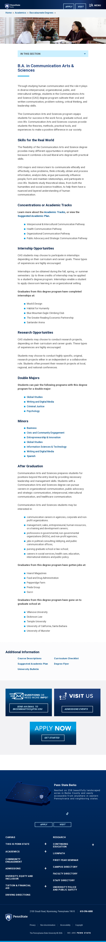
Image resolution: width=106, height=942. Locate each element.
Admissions (13, 868)
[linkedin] (46, 813)
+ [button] (45, 844)
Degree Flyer (61, 664)
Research (59, 837)
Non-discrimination (47, 925)
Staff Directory (64, 880)
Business (32, 428)
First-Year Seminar (65, 860)
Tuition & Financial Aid (18, 886)
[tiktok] (67, 813)
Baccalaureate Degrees (41, 12)
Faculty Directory (65, 873)
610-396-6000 (86, 911)
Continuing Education (60, 845)
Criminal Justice (36, 406)
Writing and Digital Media (40, 401)
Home (9, 12)
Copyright (79, 925)
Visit (81, 6)
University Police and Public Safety (65, 888)
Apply (68, 6)
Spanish (31, 456)
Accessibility (65, 925)
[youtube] (53, 813)
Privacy (32, 925)
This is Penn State (17, 844)
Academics (20, 12)
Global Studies (35, 397)
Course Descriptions (30, 658)
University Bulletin (28, 669)
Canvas (10, 837)
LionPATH (59, 853)
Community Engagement (14, 860)
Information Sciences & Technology (47, 446)
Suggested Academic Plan (33, 664)
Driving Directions (18, 895)
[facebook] (39, 813)
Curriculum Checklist (66, 658)
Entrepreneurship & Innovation (44, 437)
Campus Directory (65, 867)
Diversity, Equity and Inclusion (19, 877)
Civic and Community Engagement (46, 432)
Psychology (33, 411)
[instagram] (60, 813)
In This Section (30, 53)
